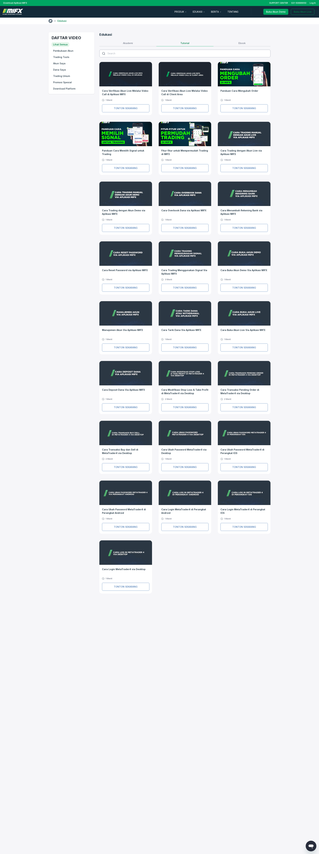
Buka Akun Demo (276, 11)
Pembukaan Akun (63, 50)
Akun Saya (59, 63)
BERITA (215, 11)
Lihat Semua (60, 44)
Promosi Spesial (62, 82)
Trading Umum (61, 76)
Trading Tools (61, 57)
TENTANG (232, 11)
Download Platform (64, 88)
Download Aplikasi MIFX (15, 3)
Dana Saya (59, 69)
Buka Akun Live (303, 11)
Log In (313, 3)
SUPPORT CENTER (278, 3)
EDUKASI (197, 11)
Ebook (242, 43)
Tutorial (184, 43)
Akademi (128, 43)
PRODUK (179, 11)
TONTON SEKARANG (126, 108)
